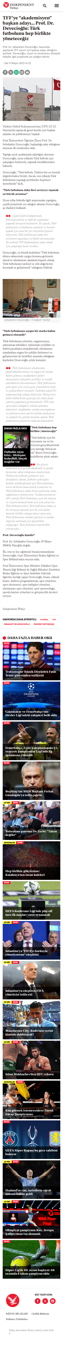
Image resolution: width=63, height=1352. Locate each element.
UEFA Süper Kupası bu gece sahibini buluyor (31, 1152)
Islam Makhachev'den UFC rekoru (29, 1074)
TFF (54, 620)
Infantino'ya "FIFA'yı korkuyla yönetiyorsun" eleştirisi (26, 953)
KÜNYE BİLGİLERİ (17, 1314)
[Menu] (56, 5)
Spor (6, 643)
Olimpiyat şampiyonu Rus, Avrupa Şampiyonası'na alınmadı (29, 1232)
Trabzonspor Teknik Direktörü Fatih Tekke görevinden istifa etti (30, 674)
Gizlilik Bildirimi (40, 1314)
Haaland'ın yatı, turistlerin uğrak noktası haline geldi (28, 1192)
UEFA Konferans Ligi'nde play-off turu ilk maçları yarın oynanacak (28, 913)
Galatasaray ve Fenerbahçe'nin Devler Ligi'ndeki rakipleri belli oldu (31, 713)
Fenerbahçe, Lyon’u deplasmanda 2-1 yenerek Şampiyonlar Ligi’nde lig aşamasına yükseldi (31, 752)
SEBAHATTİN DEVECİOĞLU (17, 624)
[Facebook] (37, 1301)
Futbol (44, 620)
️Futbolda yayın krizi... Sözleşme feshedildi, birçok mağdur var (15, 457)
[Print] (27, 72)
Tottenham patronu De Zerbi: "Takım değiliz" (31, 833)
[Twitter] (45, 1301)
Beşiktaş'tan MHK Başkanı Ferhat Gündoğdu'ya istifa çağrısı (29, 793)
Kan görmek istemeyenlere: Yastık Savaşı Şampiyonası (29, 1112)
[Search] (44, 5)
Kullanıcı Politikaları (17, 1319)
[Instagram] (53, 1301)
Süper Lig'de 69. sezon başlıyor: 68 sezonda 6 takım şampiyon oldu (30, 1272)
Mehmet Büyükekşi (44, 624)
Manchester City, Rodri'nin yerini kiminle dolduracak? (29, 1033)
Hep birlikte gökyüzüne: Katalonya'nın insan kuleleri (25, 873)
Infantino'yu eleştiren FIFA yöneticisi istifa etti (24, 993)
